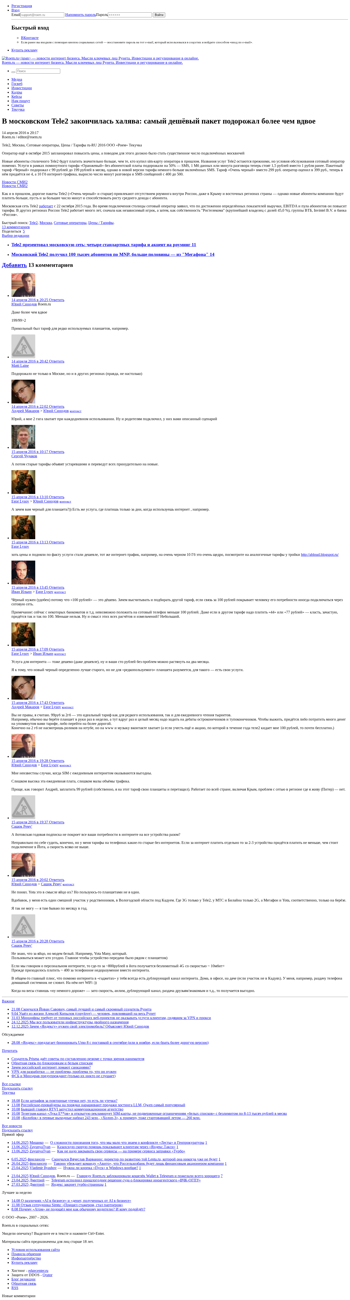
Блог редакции (23, 1279)
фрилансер (36, 1159)
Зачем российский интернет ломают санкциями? (51, 1067)
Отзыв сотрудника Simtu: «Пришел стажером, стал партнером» (67, 1205)
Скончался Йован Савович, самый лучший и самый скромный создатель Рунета (81, 1009)
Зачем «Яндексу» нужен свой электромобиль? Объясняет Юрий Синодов (80, 1026)
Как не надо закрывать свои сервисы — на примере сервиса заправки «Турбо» (121, 1151)
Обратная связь (23, 1283)
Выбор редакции (15, 236)
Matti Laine (20, 366)
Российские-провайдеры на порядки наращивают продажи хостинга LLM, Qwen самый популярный (103, 1105)
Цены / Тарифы (101, 223)
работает (46, 206)
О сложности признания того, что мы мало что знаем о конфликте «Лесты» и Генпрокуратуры (127, 1143)
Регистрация (21, 6)
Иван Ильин (21, 592)
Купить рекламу (24, 50)
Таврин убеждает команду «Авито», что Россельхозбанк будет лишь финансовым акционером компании (139, 1163)
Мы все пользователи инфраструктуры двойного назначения (70, 1022)
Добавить (14, 265)
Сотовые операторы (70, 223)
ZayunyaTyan (40, 1147)
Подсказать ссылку (17, 1088)
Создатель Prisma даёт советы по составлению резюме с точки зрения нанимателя (77, 1059)
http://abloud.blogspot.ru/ (320, 555)
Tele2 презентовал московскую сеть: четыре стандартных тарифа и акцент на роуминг (101, 244)
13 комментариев (16, 227)
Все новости (12, 1126)
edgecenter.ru (38, 1271)
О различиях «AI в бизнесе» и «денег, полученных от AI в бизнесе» (71, 1201)
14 (212, 254)
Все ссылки (11, 1084)
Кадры (16, 92)
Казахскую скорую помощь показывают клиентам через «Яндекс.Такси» (116, 1147)
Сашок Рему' (21, 826)
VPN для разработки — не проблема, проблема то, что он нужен (63, 1072)
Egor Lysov (20, 501)
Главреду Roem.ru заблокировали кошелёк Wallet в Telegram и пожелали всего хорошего (148, 1176)
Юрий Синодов (24, 304)
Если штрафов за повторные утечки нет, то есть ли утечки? (69, 1101)
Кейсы (16, 97)
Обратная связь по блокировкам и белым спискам (52, 1063)
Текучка (18, 109)
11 (194, 244)
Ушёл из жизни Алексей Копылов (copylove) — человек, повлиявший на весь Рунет (83, 1013)
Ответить (56, 300)
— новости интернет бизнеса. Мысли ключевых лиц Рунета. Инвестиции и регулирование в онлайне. (92, 62)
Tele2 (33, 223)
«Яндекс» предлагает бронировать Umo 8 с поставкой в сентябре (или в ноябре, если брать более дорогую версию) (110, 1043)
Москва (46, 223)
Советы (17, 105)
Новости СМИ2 (15, 182)
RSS (14, 1288)
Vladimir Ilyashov (43, 1168)
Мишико (37, 1143)
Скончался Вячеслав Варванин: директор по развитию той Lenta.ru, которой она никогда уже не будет (135, 1159)
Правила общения (26, 1254)
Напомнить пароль (80, 15)
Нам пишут (20, 101)
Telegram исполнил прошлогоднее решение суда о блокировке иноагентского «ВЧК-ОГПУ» (126, 1180)
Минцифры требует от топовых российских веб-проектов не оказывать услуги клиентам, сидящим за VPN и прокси (111, 1018)
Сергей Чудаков (24, 456)
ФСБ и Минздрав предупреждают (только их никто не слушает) (63, 1076)
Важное (8, 1001)
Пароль (86, 15)
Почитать (9, 1051)
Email (15, 15)
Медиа (16, 79)
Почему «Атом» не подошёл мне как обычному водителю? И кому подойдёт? (78, 1209)
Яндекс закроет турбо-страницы (77, 1184)
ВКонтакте (30, 38)
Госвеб (16, 84)
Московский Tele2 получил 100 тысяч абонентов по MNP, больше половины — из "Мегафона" (110, 254)
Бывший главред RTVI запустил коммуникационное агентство (72, 1109)
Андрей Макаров (25, 411)
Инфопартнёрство (26, 1258)
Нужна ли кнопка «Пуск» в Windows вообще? (100, 1168)
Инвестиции (21, 88)
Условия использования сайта (35, 1250)
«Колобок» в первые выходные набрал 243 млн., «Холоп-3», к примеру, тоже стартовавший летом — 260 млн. (110, 1118)
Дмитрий (37, 1180)
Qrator (47, 1275)
